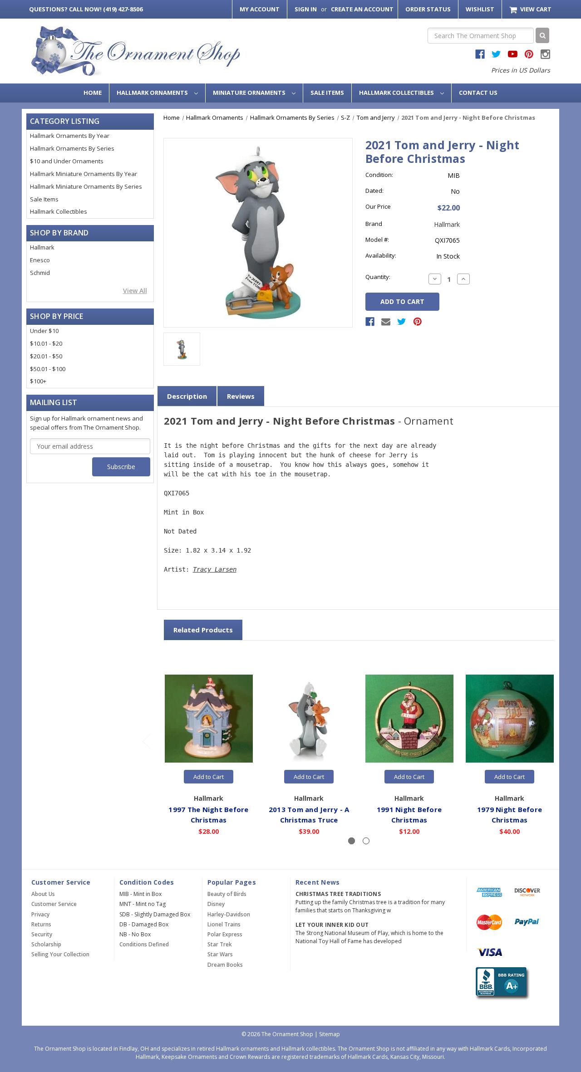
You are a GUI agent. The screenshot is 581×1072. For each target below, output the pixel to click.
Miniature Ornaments (250, 92)
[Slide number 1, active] (351, 840)
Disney (216, 904)
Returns (41, 924)
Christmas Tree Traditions (338, 894)
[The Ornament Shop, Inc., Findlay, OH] (501, 983)
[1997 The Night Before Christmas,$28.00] (209, 719)
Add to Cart (208, 777)
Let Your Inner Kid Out (332, 925)
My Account (260, 9)
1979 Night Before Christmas (509, 814)
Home (93, 92)
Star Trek (219, 944)
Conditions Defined (144, 944)
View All (135, 290)
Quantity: (377, 277)
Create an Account (362, 9)
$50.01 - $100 (47, 369)
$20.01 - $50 (46, 356)
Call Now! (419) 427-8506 (86, 9)
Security (41, 934)
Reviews (241, 396)
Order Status (428, 9)
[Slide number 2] (366, 840)
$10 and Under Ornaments (66, 161)
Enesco (40, 260)
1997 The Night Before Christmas (208, 814)
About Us (43, 894)
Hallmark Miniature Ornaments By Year (83, 174)
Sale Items (327, 92)
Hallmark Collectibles (397, 92)
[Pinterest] (417, 321)
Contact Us (478, 92)
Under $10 (44, 331)
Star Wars (220, 954)
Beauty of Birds (226, 894)
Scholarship (46, 944)
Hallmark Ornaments (153, 92)
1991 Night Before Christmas (409, 814)
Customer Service (54, 904)
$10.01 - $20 (46, 343)
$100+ (38, 381)
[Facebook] (369, 321)
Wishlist (480, 9)
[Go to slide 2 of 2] (146, 741)
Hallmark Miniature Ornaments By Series (86, 186)
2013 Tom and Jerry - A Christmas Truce (309, 814)
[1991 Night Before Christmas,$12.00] (409, 719)
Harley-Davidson (228, 914)
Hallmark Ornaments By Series (72, 148)
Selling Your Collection (60, 954)
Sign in (306, 9)
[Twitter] (401, 321)
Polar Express (224, 934)
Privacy (40, 914)
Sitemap (329, 1034)
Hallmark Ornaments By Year (69, 136)
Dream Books (225, 965)
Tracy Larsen (214, 569)
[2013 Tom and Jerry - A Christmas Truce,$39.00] (309, 719)
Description (187, 396)
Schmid (40, 273)
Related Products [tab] (203, 629)
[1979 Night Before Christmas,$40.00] (510, 719)
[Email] (385, 321)
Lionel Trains (224, 924)
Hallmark (42, 247)
